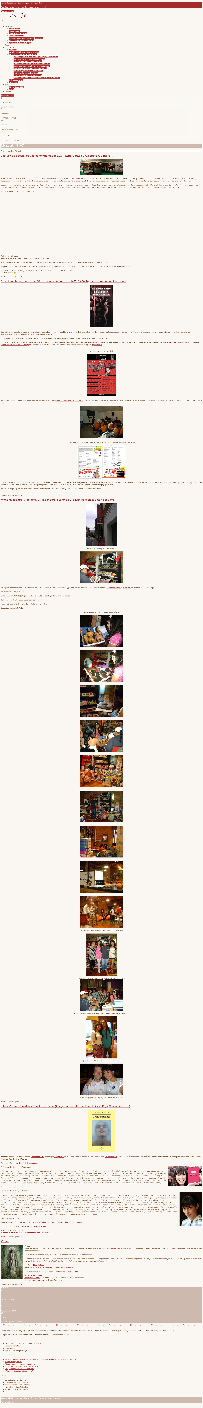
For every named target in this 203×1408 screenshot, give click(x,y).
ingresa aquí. (73, 1271)
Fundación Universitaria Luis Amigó (15, 345)
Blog (7, 45)
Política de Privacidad (9, 1402)
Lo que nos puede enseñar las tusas (19, 1369)
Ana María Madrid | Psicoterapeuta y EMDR (29, 59)
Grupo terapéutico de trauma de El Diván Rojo (26, 38)
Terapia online (14, 29)
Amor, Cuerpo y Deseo (176, 342)
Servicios (8, 26)
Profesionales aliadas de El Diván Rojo (23, 54)
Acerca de (12, 50)
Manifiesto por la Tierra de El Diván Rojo (24, 52)
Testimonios (13, 82)
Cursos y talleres (11, 1348)
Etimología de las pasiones (34, 1280)
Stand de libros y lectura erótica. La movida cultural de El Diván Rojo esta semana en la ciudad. (63, 281)
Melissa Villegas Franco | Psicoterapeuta (28, 71)
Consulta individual (12, 1346)
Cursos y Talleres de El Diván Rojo (21, 40)
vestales (116, 1248)
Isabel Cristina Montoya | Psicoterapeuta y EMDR (32, 66)
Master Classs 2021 (16, 87)
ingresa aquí (97, 345)
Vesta (174, 1248)
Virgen (5, 1241)
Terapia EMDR (14, 31)
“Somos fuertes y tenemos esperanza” (20, 1364)
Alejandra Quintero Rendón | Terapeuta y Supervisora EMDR (36, 57)
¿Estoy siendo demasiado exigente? (19, 1371)
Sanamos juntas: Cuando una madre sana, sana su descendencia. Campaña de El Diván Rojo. (41, 1359)
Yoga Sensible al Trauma (18, 33)
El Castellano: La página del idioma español (58, 1267)
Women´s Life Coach (16, 36)
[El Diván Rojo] (13, 18)
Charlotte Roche (37, 1157)
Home (7, 24)
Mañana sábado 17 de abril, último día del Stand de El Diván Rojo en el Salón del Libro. (58, 499)
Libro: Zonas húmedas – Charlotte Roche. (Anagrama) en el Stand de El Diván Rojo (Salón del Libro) (65, 1106)
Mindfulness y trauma (13, 1362)
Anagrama (12, 1187)
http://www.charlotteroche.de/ (32, 1226)
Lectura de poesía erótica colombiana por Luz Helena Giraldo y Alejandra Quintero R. (57, 155)
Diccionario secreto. (32, 1278)
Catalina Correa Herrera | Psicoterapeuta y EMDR (32, 64)
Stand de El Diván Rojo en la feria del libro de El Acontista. (25, 1232)
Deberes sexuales (16, 80)
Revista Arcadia (111, 1157)
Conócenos (9, 47)
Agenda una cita (7, 11)
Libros (11, 89)
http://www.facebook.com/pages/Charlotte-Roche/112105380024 (56, 1222)
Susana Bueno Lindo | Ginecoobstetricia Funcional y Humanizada (37, 78)
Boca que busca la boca (45, 187)
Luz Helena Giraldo (56, 185)
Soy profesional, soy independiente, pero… (22, 1366)
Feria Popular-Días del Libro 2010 (69, 401)
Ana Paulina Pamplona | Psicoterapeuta (28, 61)
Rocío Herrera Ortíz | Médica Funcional (28, 75)
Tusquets (127, 588)
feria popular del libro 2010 (80, 178)
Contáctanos (10, 92)
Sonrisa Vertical (114, 588)
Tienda (7, 85)
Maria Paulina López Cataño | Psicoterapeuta (30, 68)
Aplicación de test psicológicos (20, 43)
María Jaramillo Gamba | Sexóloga (26, 73)
